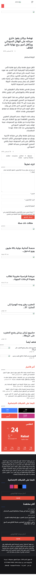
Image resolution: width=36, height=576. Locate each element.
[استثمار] (18, 2)
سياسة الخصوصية (15, 565)
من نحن (29, 565)
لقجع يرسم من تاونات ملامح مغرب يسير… (24, 356)
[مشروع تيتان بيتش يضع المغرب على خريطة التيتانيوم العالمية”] (5, 350)
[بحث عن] (4, 3)
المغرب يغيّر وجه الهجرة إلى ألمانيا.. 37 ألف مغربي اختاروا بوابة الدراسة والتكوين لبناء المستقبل (20, 395)
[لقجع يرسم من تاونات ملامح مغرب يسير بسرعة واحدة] (5, 358)
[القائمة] (32, 3)
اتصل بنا (24, 565)
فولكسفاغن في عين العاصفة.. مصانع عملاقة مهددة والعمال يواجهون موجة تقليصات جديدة (19, 378)
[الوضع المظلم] (7, 3)
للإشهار (7, 565)
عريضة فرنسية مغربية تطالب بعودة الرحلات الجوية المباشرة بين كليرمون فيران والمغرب (20, 390)
